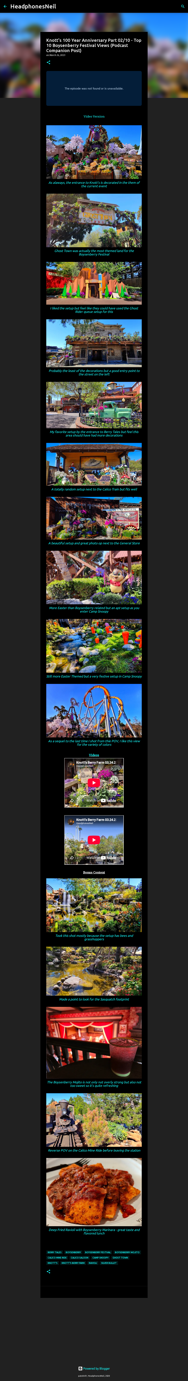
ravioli (93, 1263)
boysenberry (73, 1252)
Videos (94, 755)
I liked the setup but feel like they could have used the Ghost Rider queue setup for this (94, 309)
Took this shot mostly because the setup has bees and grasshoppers (94, 937)
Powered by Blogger (96, 1368)
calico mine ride (57, 1257)
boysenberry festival (98, 1252)
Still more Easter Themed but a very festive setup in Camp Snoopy (94, 676)
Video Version (94, 116)
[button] (48, 62)
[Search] (61, 6)
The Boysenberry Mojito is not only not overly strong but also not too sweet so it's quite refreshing (94, 1083)
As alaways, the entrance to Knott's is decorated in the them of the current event (94, 184)
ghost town (120, 1257)
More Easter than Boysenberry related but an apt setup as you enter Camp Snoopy (94, 609)
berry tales (55, 1252)
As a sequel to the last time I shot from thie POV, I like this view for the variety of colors (94, 742)
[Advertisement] (94, 1329)
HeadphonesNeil (33, 6)
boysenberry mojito (127, 1252)
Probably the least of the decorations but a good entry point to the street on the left (94, 372)
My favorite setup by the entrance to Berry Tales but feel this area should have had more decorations (94, 433)
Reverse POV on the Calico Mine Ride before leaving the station (94, 1150)
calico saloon (79, 1257)
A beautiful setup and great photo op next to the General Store (94, 543)
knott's (52, 1263)
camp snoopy (101, 1257)
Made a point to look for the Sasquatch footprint (94, 999)
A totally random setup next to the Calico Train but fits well (94, 489)
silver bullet (109, 1263)
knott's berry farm (73, 1263)
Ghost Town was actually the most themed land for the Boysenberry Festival (94, 252)
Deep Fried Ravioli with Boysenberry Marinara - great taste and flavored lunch (94, 1231)
